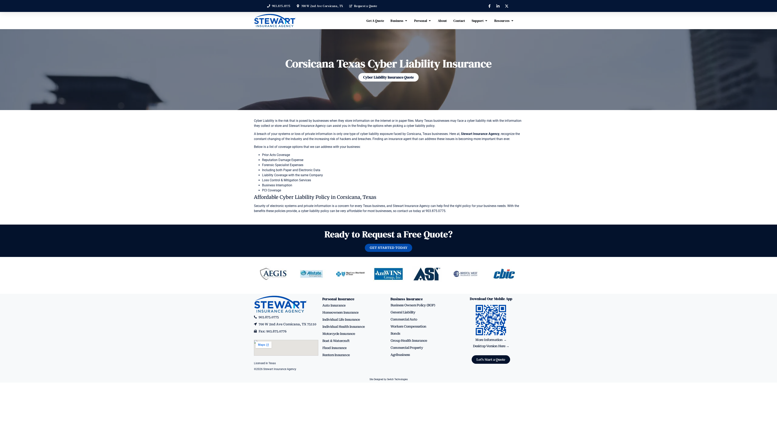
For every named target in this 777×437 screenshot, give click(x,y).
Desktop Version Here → (491, 346)
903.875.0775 (435, 211)
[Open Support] (486, 20)
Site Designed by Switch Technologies (388, 379)
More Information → (490, 340)
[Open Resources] (512, 20)
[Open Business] (406, 20)
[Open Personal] (429, 20)
